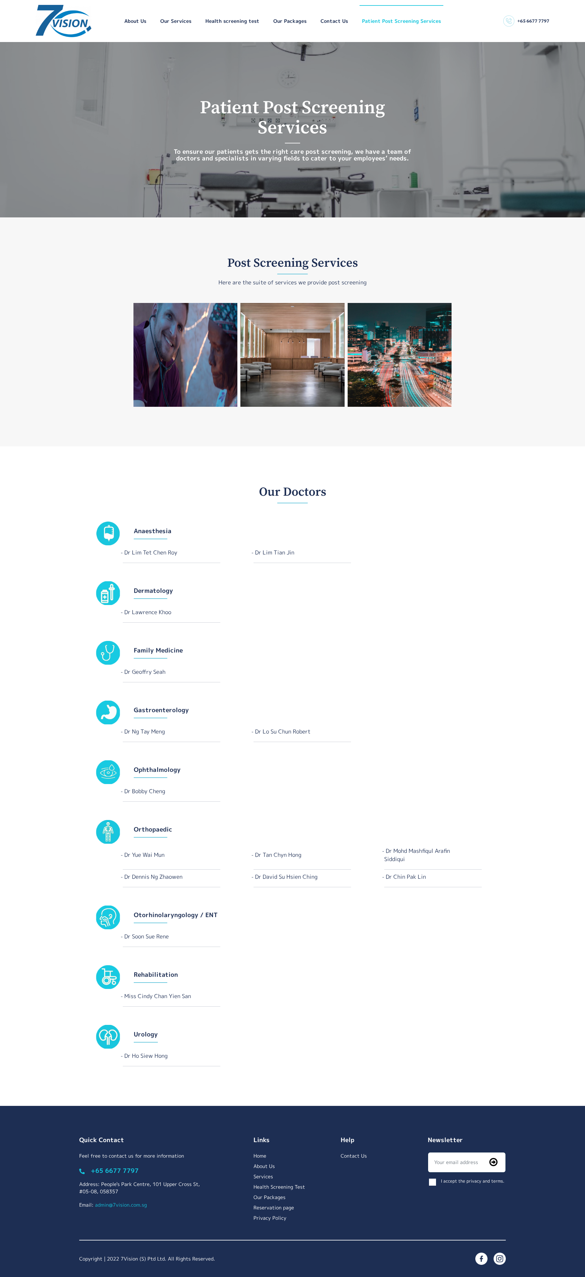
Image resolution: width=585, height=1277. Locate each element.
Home (260, 1155)
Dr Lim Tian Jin (274, 552)
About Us (135, 21)
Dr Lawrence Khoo (147, 612)
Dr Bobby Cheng (144, 791)
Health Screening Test (279, 1187)
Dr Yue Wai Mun (144, 855)
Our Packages (290, 21)
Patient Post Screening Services (401, 21)
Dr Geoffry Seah (144, 672)
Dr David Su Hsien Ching (286, 877)
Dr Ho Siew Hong (146, 1056)
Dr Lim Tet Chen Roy (150, 552)
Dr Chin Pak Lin (406, 877)
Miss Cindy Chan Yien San (157, 996)
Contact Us (334, 21)
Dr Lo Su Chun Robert (282, 731)
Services (263, 1176)
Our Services (175, 21)
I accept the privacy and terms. (472, 1181)
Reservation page (274, 1207)
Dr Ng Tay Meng (144, 731)
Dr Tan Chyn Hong (278, 855)
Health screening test (232, 21)
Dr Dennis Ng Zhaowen (153, 877)
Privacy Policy (270, 1218)
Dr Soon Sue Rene (146, 936)
